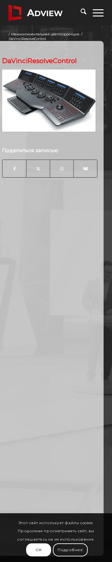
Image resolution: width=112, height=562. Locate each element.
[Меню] (95, 12)
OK (38, 549)
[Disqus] (49, 282)
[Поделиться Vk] (85, 168)
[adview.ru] (46, 12)
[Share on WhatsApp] (61, 168)
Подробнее (70, 549)
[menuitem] (80, 12)
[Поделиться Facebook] (14, 168)
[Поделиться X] (38, 168)
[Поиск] (80, 12)
